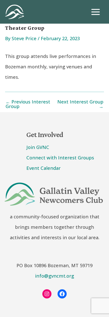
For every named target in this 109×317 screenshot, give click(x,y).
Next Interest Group (80, 104)
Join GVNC (37, 147)
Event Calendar (43, 168)
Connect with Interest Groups (60, 158)
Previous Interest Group (28, 104)
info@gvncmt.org (54, 276)
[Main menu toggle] (95, 12)
